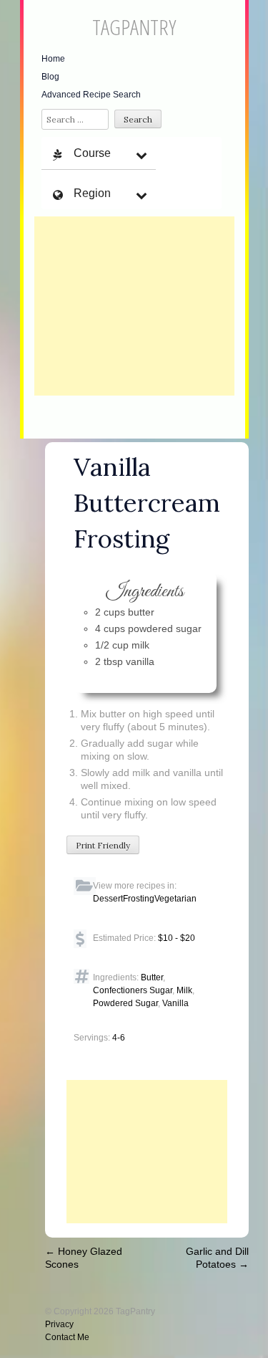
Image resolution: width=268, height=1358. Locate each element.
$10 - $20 (176, 938)
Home (53, 59)
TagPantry (134, 27)
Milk (184, 990)
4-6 (118, 1038)
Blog (50, 77)
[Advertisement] (134, 306)
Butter (152, 977)
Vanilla (175, 1003)
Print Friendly (103, 845)
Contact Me (67, 1337)
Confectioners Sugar (132, 990)
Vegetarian (175, 899)
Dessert (108, 899)
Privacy (59, 1324)
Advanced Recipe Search (91, 95)
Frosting (138, 899)
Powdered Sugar (125, 1003)
